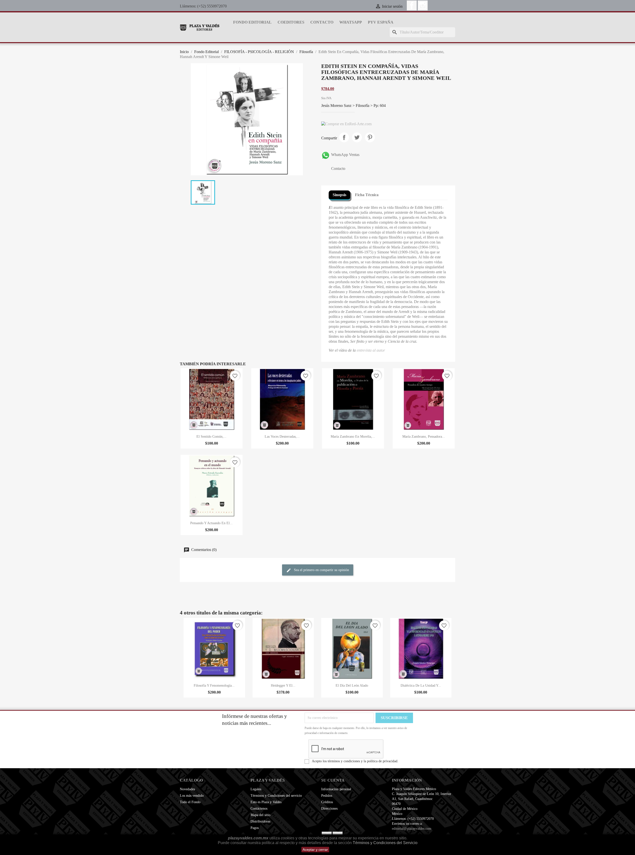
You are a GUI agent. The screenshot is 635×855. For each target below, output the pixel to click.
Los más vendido (192, 795)
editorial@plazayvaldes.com (411, 828)
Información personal (336, 789)
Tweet (357, 137)
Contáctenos (259, 808)
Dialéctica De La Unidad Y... (421, 685)
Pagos (255, 828)
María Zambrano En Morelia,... (353, 436)
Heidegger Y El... (283, 685)
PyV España (380, 22)
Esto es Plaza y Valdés (266, 802)
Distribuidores (260, 821)
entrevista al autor (371, 350)
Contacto (321, 22)
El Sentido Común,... (211, 436)
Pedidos (326, 795)
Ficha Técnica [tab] (367, 195)
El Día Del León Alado (352, 685)
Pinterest (370, 137)
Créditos (327, 802)
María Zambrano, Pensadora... (423, 436)
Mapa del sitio (260, 815)
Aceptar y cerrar (315, 850)
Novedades (187, 789)
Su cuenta (333, 780)
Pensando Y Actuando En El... (211, 523)
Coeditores (291, 22)
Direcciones (329, 808)
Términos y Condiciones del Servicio (385, 843)
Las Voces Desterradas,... (282, 436)
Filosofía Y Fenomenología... (214, 685)
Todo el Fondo (190, 802)
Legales (256, 789)
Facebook (412, 5)
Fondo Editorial (252, 22)
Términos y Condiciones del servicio (276, 795)
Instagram (423, 5)
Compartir (344, 137)
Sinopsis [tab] (339, 195)
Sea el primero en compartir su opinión (321, 570)
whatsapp (350, 22)
